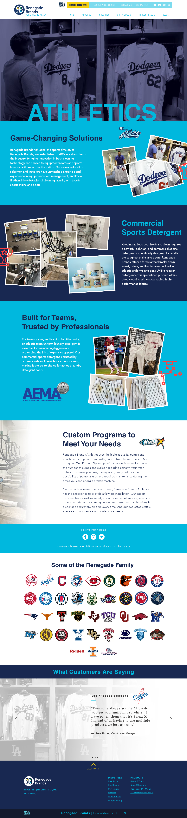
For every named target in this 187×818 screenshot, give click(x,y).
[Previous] (16, 719)
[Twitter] (102, 537)
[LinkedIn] (159, 5)
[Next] (171, 719)
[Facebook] (155, 5)
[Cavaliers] (92, 757)
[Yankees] (97, 757)
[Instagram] (164, 5)
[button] (104, 14)
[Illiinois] (95, 757)
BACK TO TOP (93, 768)
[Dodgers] (89, 757)
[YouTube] (169, 5)
